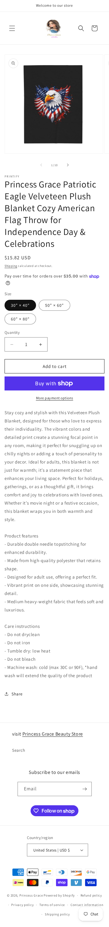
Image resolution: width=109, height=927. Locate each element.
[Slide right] (67, 165)
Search (18, 750)
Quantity (12, 332)
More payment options (54, 398)
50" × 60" (54, 305)
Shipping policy (57, 914)
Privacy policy (22, 905)
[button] (12, 28)
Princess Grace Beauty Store (52, 734)
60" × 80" (20, 319)
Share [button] (17, 694)
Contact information (87, 905)
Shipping (11, 266)
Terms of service (52, 905)
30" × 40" (20, 305)
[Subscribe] (84, 789)
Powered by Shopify (59, 895)
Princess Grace (31, 895)
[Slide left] (41, 165)
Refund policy (91, 895)
